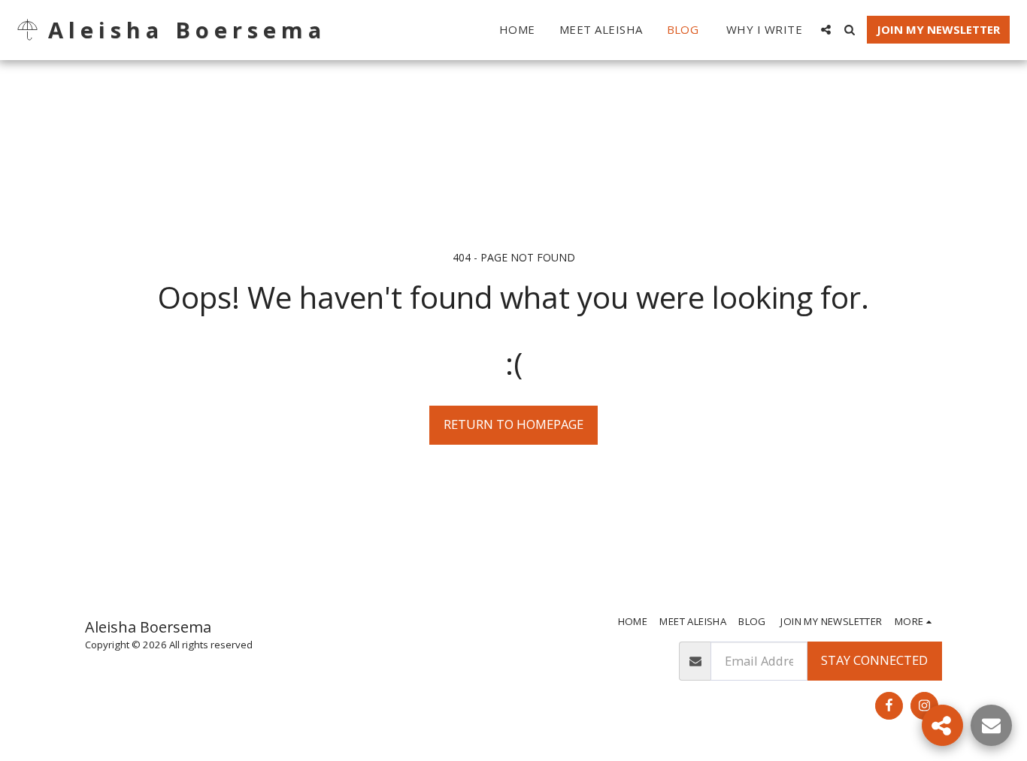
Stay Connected (874, 660)
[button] (826, 29)
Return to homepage (513, 424)
